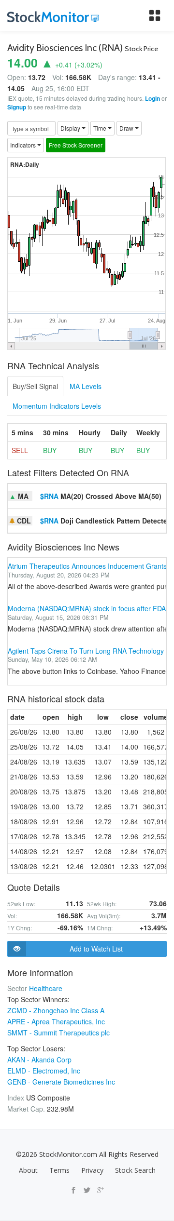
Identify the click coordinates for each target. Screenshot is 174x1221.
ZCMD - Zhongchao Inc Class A (55, 1010)
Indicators (23, 145)
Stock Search (135, 1170)
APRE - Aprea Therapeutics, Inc (56, 1021)
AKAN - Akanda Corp (39, 1059)
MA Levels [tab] (86, 386)
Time (100, 128)
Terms (59, 1170)
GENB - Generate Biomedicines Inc (61, 1082)
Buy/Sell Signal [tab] (35, 386)
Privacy (92, 1170)
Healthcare (45, 988)
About (28, 1170)
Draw (127, 128)
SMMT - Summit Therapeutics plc (58, 1032)
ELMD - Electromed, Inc (43, 1070)
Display (71, 128)
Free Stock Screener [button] (75, 145)
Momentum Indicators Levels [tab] (57, 406)
